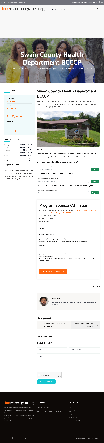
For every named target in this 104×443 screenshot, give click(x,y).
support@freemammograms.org (16, 2)
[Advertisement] (52, 26)
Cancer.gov (73, 417)
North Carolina (24, 69)
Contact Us (7, 438)
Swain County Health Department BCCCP (76, 69)
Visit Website (11, 124)
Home (54, 9)
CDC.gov (72, 414)
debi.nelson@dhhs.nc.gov (15, 131)
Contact (63, 9)
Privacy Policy (26, 438)
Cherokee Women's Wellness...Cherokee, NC (54, 325)
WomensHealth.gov (76, 421)
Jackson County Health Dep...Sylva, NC (83, 325)
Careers (16, 438)
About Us (72, 411)
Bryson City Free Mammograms (45, 69)
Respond (95, 169)
